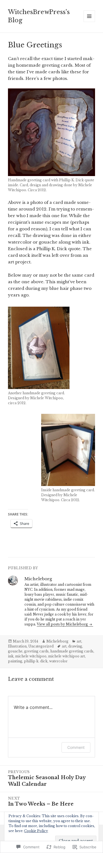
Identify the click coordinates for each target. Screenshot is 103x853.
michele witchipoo (30, 656)
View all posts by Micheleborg (63, 624)
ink (10, 656)
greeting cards (36, 651)
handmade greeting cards (71, 651)
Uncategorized (41, 646)
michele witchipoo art (66, 656)
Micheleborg (57, 641)
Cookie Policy (36, 831)
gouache (15, 651)
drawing (75, 646)
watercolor (58, 661)
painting (15, 661)
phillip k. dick (36, 661)
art (79, 641)
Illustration (17, 646)
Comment (76, 747)
